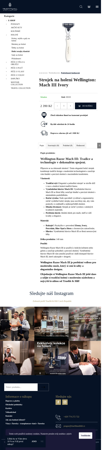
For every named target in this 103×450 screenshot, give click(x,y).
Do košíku (87, 106)
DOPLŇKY (15, 79)
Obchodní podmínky (13, 405)
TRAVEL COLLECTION (20, 88)
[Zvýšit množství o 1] (70, 106)
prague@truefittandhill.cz (74, 426)
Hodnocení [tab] (80, 146)
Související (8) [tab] (53, 146)
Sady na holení (17, 55)
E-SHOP (11, 21)
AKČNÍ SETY (16, 28)
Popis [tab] (42, 146)
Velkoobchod (10, 412)
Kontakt (8, 416)
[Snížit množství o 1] (57, 106)
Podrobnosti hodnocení (70, 73)
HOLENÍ (14, 35)
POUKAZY (15, 24)
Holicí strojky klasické (21, 51)
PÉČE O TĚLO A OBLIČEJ (18, 63)
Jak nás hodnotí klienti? (15, 420)
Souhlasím (85, 435)
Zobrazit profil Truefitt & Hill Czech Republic (52, 301)
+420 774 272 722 (71, 417)
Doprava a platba (12, 401)
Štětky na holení (18, 48)
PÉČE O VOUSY (17, 75)
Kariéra (8, 408)
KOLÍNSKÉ (15, 31)
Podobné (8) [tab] (67, 146)
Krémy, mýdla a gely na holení (21, 39)
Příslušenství (16, 59)
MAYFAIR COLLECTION (17, 83)
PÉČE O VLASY (17, 72)
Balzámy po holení (19, 44)
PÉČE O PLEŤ (17, 68)
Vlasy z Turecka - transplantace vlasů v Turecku (25, 424)
